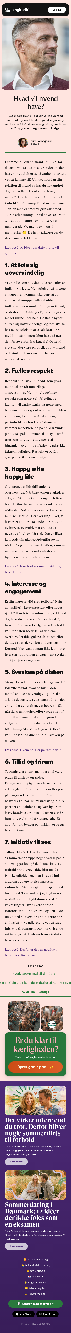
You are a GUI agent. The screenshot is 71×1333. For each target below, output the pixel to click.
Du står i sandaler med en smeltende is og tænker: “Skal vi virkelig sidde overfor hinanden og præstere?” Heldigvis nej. (35, 1235)
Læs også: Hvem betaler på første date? (34, 750)
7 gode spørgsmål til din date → (35, 973)
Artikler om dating (37, 1259)
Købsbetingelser (37, 1288)
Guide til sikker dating (37, 1265)
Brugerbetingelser (37, 1282)
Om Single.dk (37, 1270)
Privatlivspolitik (37, 1293)
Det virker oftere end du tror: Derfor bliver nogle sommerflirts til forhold (36, 1129)
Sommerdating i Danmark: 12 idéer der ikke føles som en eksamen (32, 1214)
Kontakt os (37, 1276)
